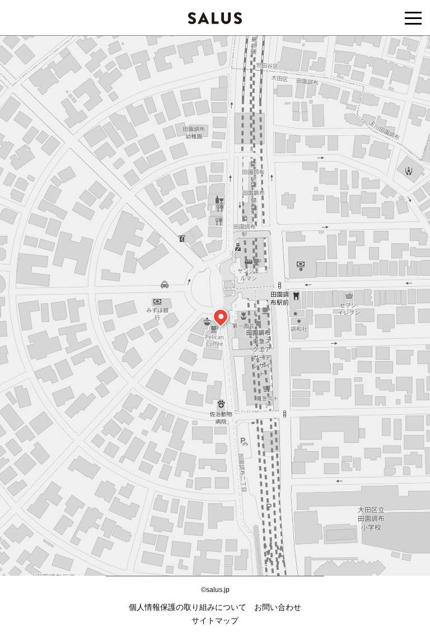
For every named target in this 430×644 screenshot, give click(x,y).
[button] (220, 316)
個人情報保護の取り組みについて (187, 607)
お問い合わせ (277, 607)
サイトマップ (215, 620)
